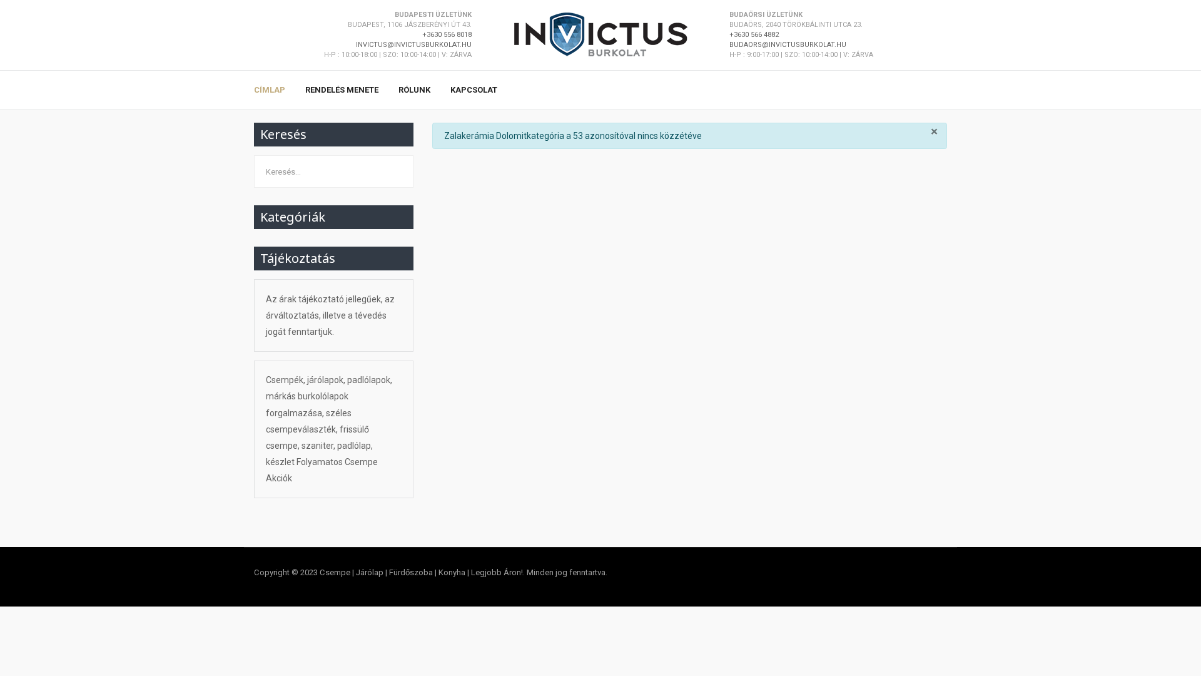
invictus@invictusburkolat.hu (414, 45)
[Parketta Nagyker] (600, 34)
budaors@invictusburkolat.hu (787, 45)
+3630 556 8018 (447, 35)
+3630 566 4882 (754, 35)
